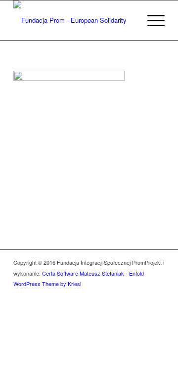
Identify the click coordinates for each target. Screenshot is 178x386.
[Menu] (151, 20)
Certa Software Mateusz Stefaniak (83, 273)
